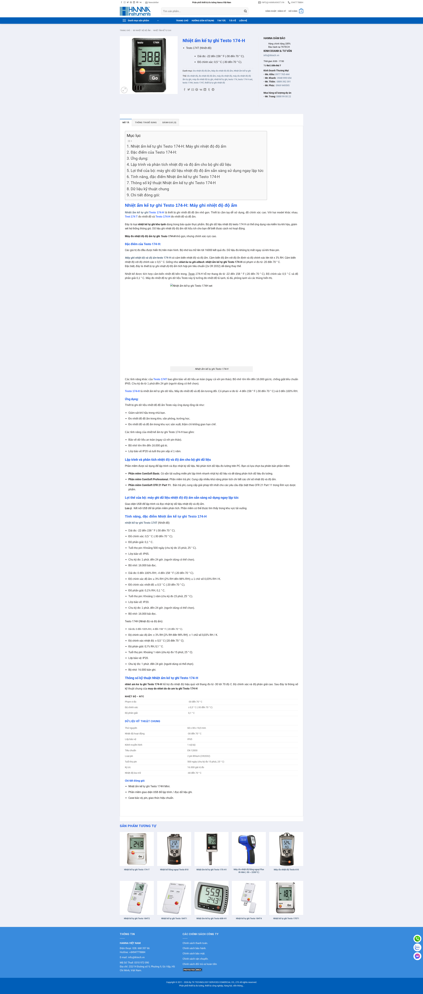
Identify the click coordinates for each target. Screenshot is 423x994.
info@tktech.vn (271, 55)
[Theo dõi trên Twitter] (128, 2)
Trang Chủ (182, 20)
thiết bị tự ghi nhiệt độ (215, 82)
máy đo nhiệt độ (224, 76)
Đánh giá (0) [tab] (169, 122)
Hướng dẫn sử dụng (203, 20)
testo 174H (188, 82)
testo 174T (199, 82)
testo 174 (232, 79)
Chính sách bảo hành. (194, 948)
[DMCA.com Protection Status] (192, 969)
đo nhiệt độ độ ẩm (207, 76)
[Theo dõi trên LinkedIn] (134, 2)
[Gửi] (245, 11)
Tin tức (221, 20)
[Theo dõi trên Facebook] (121, 2)
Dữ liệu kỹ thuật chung (150, 189)
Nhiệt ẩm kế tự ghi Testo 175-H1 (211, 869)
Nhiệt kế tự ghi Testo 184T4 (249, 918)
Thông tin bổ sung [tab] (145, 122)
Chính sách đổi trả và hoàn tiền (200, 964)
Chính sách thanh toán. (195, 943)
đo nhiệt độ (192, 76)
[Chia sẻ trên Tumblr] (209, 89)
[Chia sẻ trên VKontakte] (200, 89)
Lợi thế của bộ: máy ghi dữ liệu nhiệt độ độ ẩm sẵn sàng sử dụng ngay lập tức (197, 170)
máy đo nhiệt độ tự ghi (202, 79)
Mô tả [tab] (125, 122)
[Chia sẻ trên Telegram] (213, 89)
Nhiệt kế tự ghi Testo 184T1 (174, 918)
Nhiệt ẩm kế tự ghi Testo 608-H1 (211, 918)
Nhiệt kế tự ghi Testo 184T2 (137, 918)
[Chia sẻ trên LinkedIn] (205, 89)
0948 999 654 (284, 78)
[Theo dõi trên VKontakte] (140, 2)
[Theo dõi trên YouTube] (137, 2)
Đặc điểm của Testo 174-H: (154, 152)
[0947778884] (417, 939)
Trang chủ (125, 30)
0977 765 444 (282, 74)
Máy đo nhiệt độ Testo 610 (286, 869)
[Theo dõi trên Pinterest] (131, 2)
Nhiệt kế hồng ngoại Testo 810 (174, 869)
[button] (152, 2)
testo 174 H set (245, 79)
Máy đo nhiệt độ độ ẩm (222, 71)
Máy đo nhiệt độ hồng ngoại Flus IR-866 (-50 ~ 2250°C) (249, 870)
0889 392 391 (284, 81)
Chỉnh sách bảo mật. (194, 953)
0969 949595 (282, 85)
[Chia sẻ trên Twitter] (188, 89)
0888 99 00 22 (283, 96)
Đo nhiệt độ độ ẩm (142, 30)
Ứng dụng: (139, 158)
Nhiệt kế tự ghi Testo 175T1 (286, 918)
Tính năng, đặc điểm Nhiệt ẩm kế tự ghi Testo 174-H (175, 177)
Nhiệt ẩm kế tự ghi (162, 30)
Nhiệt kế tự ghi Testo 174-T (137, 869)
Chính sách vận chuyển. (195, 959)
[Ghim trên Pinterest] (196, 89)
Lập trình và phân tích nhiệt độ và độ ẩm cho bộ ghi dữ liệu (181, 164)
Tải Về (232, 20)
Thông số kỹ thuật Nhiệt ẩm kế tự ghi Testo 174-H (173, 183)
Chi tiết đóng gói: (145, 195)
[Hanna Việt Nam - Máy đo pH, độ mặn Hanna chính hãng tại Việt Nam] (138, 11)
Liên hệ (243, 20)
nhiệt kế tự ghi (220, 79)
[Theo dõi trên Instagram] (125, 2)
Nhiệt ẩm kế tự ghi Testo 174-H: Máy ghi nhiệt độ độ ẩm (178, 146)
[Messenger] (417, 956)
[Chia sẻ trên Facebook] (184, 89)
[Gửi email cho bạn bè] (192, 89)
